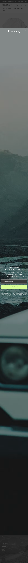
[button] (3, 559)
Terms (19, 295)
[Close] (25, 30)
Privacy (22, 295)
